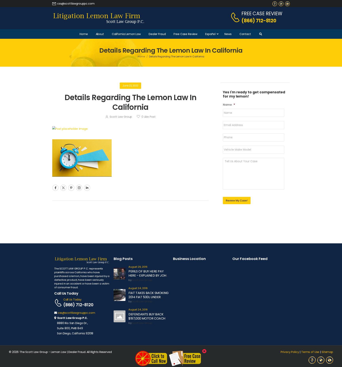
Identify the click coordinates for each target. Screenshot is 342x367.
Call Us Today (72, 300)
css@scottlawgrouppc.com (76, 313)
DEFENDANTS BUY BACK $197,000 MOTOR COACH (146, 316)
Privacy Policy (290, 352)
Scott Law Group (121, 117)
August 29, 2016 (137, 267)
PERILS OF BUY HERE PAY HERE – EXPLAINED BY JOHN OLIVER (148, 275)
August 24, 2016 (138, 288)
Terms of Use (310, 352)
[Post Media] (130, 128)
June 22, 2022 (130, 85)
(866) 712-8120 (258, 20)
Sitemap (327, 352)
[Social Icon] (55, 188)
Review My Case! (237, 200)
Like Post (148, 117)
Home (141, 56)
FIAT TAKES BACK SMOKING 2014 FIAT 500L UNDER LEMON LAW (148, 297)
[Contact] (235, 17)
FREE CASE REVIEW (261, 13)
